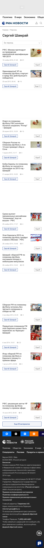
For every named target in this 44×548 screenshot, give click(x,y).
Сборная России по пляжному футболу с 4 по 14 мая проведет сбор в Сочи (14, 145)
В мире (38, 448)
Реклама (20, 452)
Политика (6, 448)
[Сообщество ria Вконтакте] (25, 433)
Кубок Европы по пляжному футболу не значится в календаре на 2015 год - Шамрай (15, 167)
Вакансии (6, 462)
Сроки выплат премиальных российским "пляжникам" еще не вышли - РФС (14, 217)
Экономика (28, 448)
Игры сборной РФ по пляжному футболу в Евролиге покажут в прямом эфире (12, 357)
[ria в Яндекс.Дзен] (15, 433)
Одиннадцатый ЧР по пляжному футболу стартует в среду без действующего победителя (15, 74)
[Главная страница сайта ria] (14, 23)
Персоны (13, 30)
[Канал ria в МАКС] (6, 433)
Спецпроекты (8, 452)
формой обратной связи (12, 527)
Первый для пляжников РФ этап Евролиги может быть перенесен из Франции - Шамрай (14, 329)
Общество (17, 448)
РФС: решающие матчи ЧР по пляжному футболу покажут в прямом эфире (14, 406)
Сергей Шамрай (15, 35)
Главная (5, 30)
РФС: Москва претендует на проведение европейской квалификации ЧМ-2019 (15, 53)
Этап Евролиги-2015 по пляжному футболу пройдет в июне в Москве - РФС (15, 237)
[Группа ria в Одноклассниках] (34, 433)
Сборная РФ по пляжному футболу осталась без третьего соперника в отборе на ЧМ (14, 308)
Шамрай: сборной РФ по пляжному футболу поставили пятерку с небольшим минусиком (13, 258)
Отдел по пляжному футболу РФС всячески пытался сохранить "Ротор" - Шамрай (14, 124)
